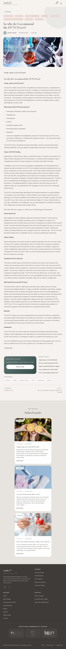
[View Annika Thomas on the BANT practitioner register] (16, 633)
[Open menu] (61, 3)
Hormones (45, 16)
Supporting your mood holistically (48, 360)
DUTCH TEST (19, 16)
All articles (8, 11)
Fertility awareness (32, 16)
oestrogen (39, 19)
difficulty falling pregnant (13, 19)
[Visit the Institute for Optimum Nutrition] (49, 633)
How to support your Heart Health (48, 369)
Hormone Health (39, 572)
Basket (5, 608)
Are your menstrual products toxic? (49, 363)
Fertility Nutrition (39, 576)
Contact (5, 618)
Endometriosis (40, 380)
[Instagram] (5, 587)
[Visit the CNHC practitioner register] (33, 633)
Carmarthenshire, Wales (41, 599)
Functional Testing (40, 585)
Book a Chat (20, 367)
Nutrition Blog (7, 615)
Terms (43, 645)
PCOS (32, 380)
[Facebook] (9, 587)
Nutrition (49, 380)
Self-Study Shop (7, 605)
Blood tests (8, 16)
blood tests (55, 16)
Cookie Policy (59, 645)
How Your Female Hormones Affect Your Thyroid (32, 542)
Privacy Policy (50, 645)
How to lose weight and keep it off (48, 372)
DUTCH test (29, 19)
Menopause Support (40, 582)
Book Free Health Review (42, 602)
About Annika (7, 599)
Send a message (39, 596)
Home (5, 596)
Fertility (15, 380)
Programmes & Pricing (9, 602)
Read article (19, 460)
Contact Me (8, 348)
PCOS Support (39, 579)
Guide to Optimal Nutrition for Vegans (49, 366)
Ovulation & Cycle (24, 380)
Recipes (5, 612)
